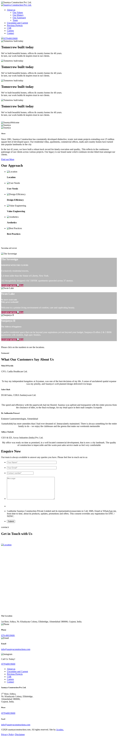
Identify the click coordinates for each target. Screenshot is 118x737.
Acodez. (60, 729)
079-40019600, (8, 635)
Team (15, 20)
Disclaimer (20, 734)
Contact (10, 33)
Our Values (18, 12)
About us (11, 10)
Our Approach (19, 17)
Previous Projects (15, 25)
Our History (18, 15)
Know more (6, 239)
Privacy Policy (7, 734)
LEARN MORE (9, 285)
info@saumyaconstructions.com (15, 649)
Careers (10, 30)
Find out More (7, 159)
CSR (9, 28)
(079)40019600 (10, 38)
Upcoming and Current (17, 23)
